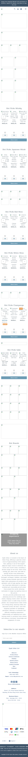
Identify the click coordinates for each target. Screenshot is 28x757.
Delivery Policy (14, 660)
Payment (14, 658)
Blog (14, 666)
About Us (14, 652)
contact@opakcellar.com (16, 676)
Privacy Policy (14, 654)
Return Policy (14, 662)
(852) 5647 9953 (14, 674)
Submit (14, 642)
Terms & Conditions (14, 656)
